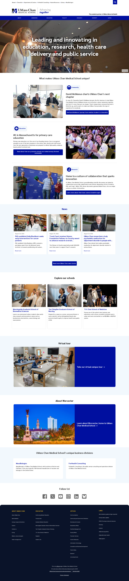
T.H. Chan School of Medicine (95, 309)
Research (79, 18)
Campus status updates (104, 517)
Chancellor (20, 2)
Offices (73, 511)
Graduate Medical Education (42, 522)
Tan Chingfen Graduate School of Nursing (62, 310)
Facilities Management (75, 529)
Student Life (38, 539)
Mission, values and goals (17, 536)
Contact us (14, 529)
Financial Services (74, 536)
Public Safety (73, 550)
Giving (109, 18)
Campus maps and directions (18, 522)
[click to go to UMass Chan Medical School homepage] (50, 11)
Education (49, 18)
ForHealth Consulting (43, 2)
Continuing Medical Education (42, 515)
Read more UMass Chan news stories (64, 263)
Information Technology (75, 543)
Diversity (94, 18)
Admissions (34, 18)
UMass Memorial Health (104, 535)
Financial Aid (38, 518)
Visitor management (16, 539)
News (64, 208)
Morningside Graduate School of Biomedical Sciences (25, 310)
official (58, 566)
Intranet (101, 528)
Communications (74, 515)
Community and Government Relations (79, 518)
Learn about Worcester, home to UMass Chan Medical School (94, 424)
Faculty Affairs (73, 532)
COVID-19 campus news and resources (107, 521)
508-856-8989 (76, 571)
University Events (74, 557)
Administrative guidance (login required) (108, 514)
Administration (15, 518)
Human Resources (54, 2)
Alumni (14, 2)
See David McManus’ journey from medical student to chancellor (87, 112)
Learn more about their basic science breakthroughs (83, 192)
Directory (101, 524)
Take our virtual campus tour (90, 367)
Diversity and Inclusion (75, 522)
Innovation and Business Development (79, 546)
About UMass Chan (18, 511)
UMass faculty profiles (104, 531)
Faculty (64, 18)
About (19, 18)
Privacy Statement (64, 575)
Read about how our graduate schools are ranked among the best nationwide (38, 152)
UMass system (102, 538)
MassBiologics (69, 2)
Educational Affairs (74, 525)
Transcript (125, 70)
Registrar (38, 536)
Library (62, 2)
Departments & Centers (30, 2)
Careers (13, 525)
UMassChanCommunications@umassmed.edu (60, 571)
